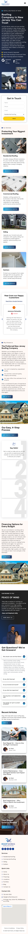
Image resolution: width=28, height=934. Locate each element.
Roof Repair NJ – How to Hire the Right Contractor (13, 744)
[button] (25, 3)
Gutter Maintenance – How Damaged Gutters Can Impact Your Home (14, 772)
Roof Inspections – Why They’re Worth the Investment (13, 801)
